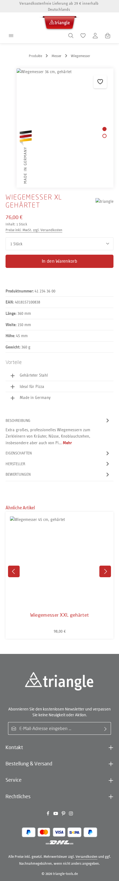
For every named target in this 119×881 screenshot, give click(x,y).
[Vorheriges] (14, 571)
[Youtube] (56, 815)
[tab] (58, 431)
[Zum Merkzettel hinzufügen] (100, 81)
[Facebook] (48, 815)
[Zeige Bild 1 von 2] (104, 129)
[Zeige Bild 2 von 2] (104, 136)
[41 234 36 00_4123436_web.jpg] (65, 128)
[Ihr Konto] (95, 35)
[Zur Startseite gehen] (59, 21)
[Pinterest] (64, 815)
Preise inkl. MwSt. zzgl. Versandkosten (34, 230)
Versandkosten (86, 857)
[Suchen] (70, 35)
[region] (59, 128)
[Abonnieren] (105, 728)
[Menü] (11, 35)
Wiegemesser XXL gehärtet (59, 615)
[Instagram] (71, 815)
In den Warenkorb (59, 261)
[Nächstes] (105, 571)
